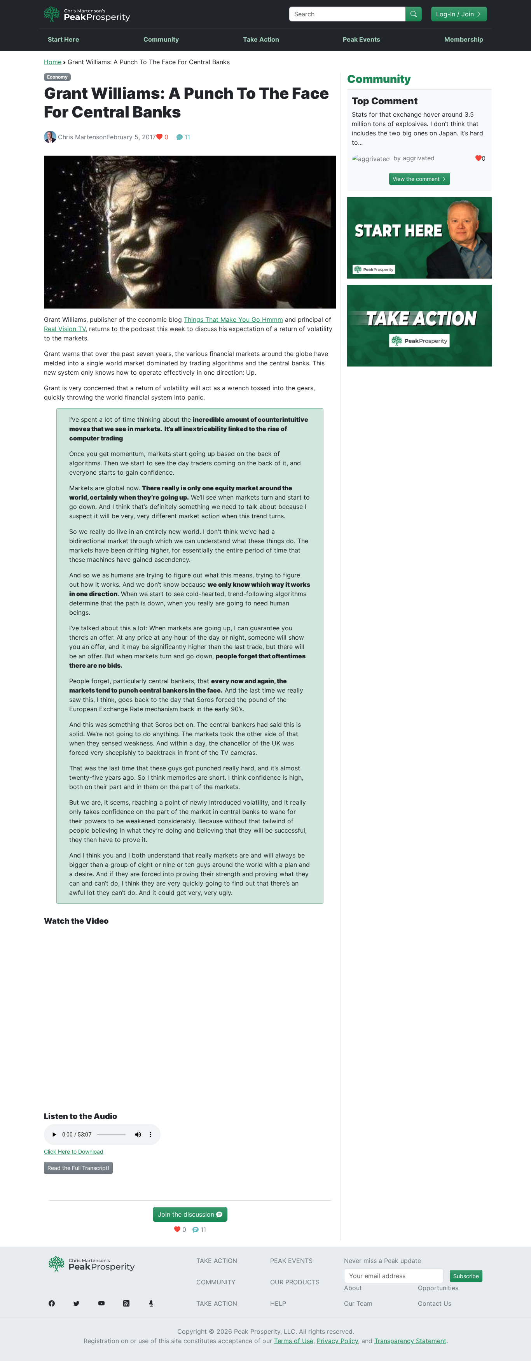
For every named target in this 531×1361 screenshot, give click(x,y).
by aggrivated (413, 158)
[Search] (413, 14)
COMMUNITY (216, 1282)
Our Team (358, 1303)
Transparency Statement (410, 1341)
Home (52, 62)
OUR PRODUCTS (295, 1282)
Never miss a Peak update (382, 1261)
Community (161, 39)
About (353, 1288)
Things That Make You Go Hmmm (233, 319)
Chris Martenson (82, 137)
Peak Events (361, 39)
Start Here (63, 39)
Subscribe (466, 1276)
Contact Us (434, 1303)
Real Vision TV (65, 329)
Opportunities (438, 1288)
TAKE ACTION (216, 1261)
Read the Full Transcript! (78, 1168)
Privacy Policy (337, 1341)
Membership (463, 39)
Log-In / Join (456, 14)
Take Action (261, 39)
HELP (278, 1303)
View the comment (417, 178)
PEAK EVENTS (291, 1261)
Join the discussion (187, 1214)
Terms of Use (293, 1341)
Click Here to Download (73, 1151)
